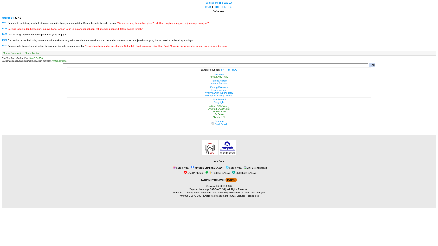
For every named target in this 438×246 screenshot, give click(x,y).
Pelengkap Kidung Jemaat (219, 95)
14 (12, 17)
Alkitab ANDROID (219, 76)
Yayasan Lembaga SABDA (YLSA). (208, 189)
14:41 (4, 46)
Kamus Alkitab (219, 80)
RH (228, 69)
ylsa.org (241, 195)
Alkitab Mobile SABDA (219, 2)
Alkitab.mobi (219, 99)
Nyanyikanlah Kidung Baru (219, 92)
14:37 (4, 23)
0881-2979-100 (192, 195)
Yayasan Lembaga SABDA (208, 167)
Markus (6, 17)
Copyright (219, 102)
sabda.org (253, 195)
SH (222, 69)
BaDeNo (219, 114)
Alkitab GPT (219, 117)
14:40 (4, 40)
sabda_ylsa (182, 167)
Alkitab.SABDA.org (219, 106)
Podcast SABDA (221, 173)
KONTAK (205, 180)
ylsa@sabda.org (219, 195)
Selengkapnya (259, 167)
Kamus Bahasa (219, 83)
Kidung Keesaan (219, 87)
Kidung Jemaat (219, 90)
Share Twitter (32, 53)
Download (219, 74)
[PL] (224, 6)
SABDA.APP (219, 111)
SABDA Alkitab (195, 173)
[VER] (208, 6)
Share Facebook (12, 53)
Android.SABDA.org (219, 108)
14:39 (4, 34)
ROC (234, 69)
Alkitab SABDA (36, 58)
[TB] (216, 6)
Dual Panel (220, 124)
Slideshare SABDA (245, 173)
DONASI (231, 180)
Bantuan (219, 121)
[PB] (230, 6)
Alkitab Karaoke (59, 61)
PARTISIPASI (217, 180)
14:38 (4, 29)
